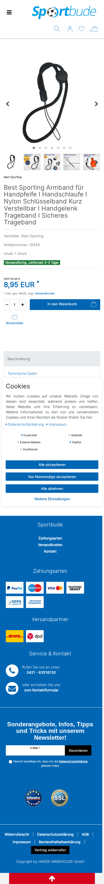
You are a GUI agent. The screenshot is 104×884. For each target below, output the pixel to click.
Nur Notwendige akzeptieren (52, 476)
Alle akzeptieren (52, 464)
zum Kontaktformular (41, 690)
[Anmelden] (70, 30)
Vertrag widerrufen (50, 850)
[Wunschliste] (81, 29)
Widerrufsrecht (17, 834)
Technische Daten (22, 373)
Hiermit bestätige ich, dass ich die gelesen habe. (50, 763)
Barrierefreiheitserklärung (60, 842)
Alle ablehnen (52, 488)
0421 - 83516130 (41, 672)
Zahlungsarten (50, 538)
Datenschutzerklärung (55, 834)
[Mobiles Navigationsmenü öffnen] (9, 12)
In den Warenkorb (62, 304)
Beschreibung (19, 359)
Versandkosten (50, 544)
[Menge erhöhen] (22, 304)
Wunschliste (14, 323)
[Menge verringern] (7, 304)
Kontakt (50, 551)
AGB (85, 834)
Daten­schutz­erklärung (26, 424)
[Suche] (58, 29)
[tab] (52, 358)
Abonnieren (78, 750)
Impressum (22, 842)
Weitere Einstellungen (52, 498)
